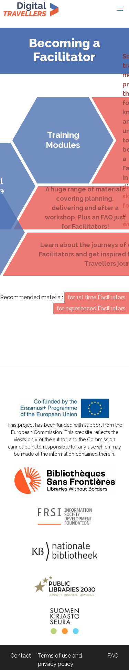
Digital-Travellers (30, 9)
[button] (120, 9)
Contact (20, 655)
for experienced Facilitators (91, 308)
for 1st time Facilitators (97, 297)
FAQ (113, 655)
